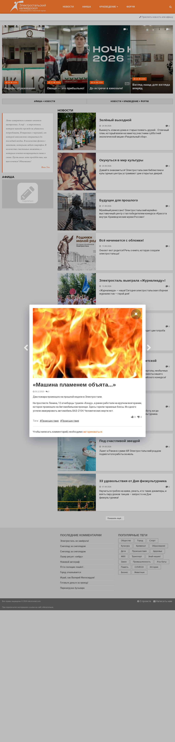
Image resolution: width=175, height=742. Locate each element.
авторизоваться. (93, 431)
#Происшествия (49, 420)
